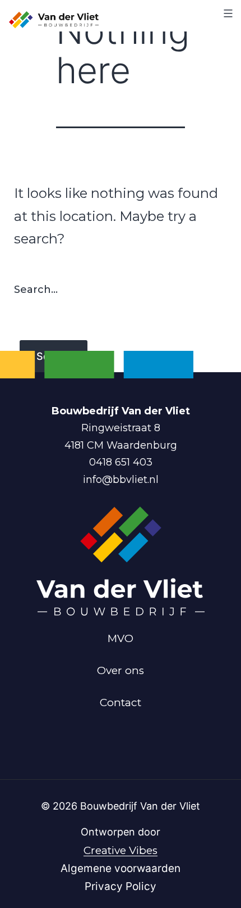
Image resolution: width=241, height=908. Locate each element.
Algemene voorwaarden (120, 868)
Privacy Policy (120, 886)
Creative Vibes (120, 850)
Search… (36, 289)
